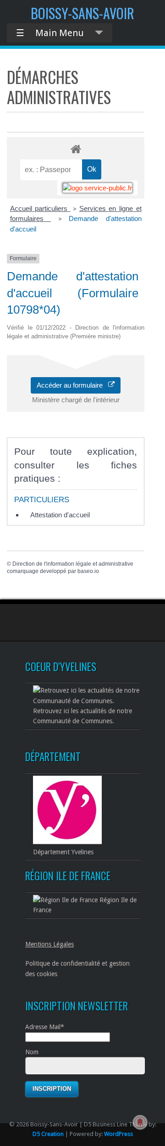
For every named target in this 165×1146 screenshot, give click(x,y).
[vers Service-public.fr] (97, 187)
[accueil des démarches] (76, 148)
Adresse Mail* (44, 1026)
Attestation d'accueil (60, 515)
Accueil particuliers (40, 208)
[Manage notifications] (140, 1122)
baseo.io (88, 571)
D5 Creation (48, 1133)
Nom (31, 1052)
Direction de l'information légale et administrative (72, 564)
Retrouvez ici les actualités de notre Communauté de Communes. (82, 716)
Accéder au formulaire (72, 385)
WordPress (118, 1133)
